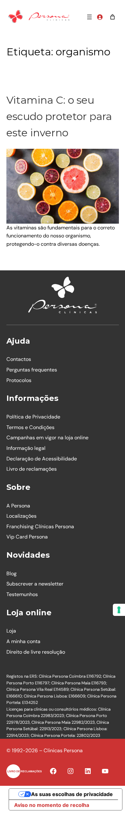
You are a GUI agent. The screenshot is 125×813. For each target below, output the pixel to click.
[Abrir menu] (89, 17)
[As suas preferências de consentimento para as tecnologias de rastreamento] (119, 610)
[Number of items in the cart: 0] (112, 17)
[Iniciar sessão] (99, 17)
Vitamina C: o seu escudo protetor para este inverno (59, 116)
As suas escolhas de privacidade (72, 794)
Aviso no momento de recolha (51, 805)
